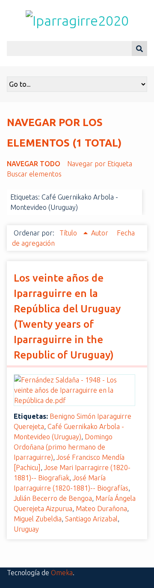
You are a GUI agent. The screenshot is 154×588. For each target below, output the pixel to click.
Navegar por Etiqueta (99, 164)
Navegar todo (33, 164)
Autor (100, 233)
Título (69, 233)
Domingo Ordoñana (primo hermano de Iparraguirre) (63, 447)
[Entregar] (139, 48)
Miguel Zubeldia (38, 519)
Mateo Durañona (101, 508)
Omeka (62, 572)
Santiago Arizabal (91, 519)
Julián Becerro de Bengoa (53, 498)
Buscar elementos (34, 174)
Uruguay (26, 529)
